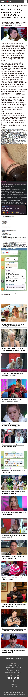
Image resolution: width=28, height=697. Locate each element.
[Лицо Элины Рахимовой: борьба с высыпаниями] (14, 503)
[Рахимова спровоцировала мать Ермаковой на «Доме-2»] (14, 362)
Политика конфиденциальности (14, 692)
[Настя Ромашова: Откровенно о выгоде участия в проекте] (14, 313)
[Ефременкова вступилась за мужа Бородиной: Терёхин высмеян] (14, 618)
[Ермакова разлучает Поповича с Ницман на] (14, 436)
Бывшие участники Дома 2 (13, 672)
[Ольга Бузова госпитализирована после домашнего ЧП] (14, 547)
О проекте (13, 683)
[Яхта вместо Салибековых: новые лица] (14, 460)
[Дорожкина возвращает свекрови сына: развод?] (14, 525)
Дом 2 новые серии (13, 669)
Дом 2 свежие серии (13, 665)
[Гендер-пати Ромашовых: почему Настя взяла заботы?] (14, 482)
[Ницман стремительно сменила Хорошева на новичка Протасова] (14, 338)
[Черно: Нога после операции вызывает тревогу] (14, 568)
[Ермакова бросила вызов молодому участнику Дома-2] (14, 413)
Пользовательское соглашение (14, 694)
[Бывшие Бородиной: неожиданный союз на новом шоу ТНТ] (14, 592)
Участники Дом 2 (13, 670)
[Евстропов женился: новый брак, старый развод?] (14, 641)
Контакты (14, 686)
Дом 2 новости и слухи (13, 667)
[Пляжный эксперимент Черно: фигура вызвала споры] (14, 388)
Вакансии (14, 685)
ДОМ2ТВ (6, 2)
